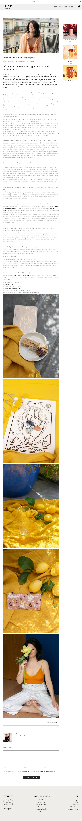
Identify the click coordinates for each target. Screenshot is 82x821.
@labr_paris (7, 809)
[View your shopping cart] (78, 7)
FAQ (41, 800)
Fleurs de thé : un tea (70, 80)
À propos (63, 7)
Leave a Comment (52, 722)
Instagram (7, 806)
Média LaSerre (73, 809)
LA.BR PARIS (21, 61)
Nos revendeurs (41, 804)
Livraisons (41, 802)
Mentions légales (41, 809)
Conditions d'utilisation (46, 771)
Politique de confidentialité (31, 771)
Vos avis (41, 807)
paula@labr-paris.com (11, 800)
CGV (41, 811)
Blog (71, 7)
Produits (76, 804)
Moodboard (74, 807)
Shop (55, 7)
